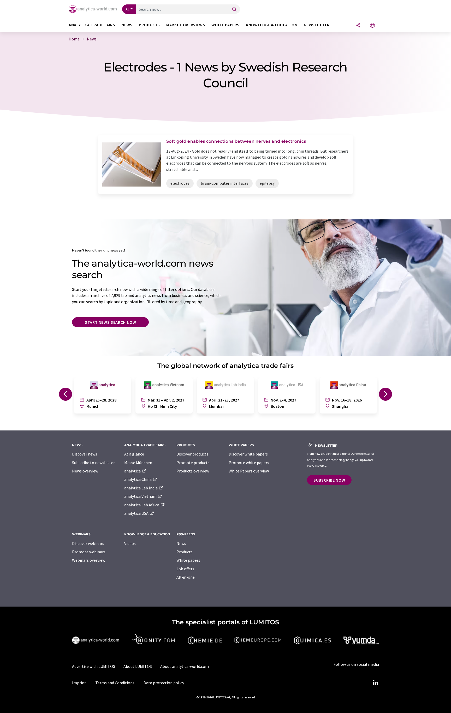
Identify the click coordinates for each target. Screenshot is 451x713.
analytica (132, 471)
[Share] (358, 26)
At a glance (134, 454)
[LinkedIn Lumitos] (375, 682)
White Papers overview (249, 471)
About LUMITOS (137, 666)
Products (184, 551)
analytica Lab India (141, 487)
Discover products (192, 454)
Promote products (193, 462)
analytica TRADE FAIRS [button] (92, 24)
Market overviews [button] (185, 24)
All (128, 9)
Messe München (138, 462)
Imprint (79, 682)
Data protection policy (164, 682)
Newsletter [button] (317, 24)
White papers (188, 560)
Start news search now (110, 322)
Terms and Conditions (114, 682)
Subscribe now (329, 480)
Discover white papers (248, 454)
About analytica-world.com (184, 666)
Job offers (185, 568)
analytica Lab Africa (142, 504)
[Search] (234, 10)
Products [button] (149, 24)
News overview (85, 471)
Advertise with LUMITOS (93, 666)
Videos (130, 543)
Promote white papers (249, 462)
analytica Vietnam (140, 496)
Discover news (84, 454)
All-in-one (185, 577)
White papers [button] (225, 24)
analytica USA (136, 513)
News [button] (127, 24)
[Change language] (372, 26)
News (181, 543)
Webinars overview (88, 560)
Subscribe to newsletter (93, 462)
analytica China (138, 479)
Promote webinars (88, 551)
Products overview (192, 471)
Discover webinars (88, 543)
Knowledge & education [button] (271, 24)
